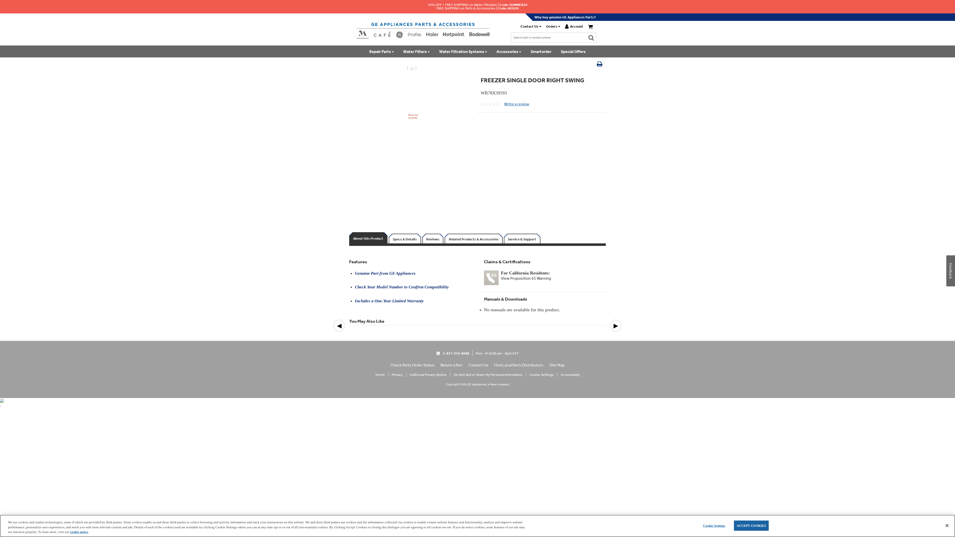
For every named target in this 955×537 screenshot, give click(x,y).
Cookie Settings (714, 525)
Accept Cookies (751, 525)
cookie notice (79, 532)
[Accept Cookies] (947, 525)
